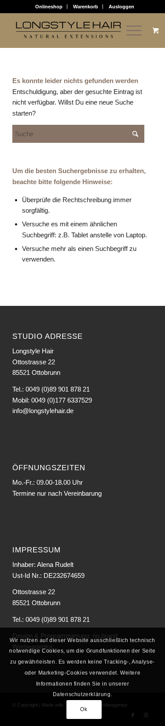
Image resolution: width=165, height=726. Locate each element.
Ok (83, 709)
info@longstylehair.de (42, 410)
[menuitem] (49, 6)
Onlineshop (48, 6)
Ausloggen (121, 6)
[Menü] (129, 30)
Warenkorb (85, 6)
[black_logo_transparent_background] (68, 30)
